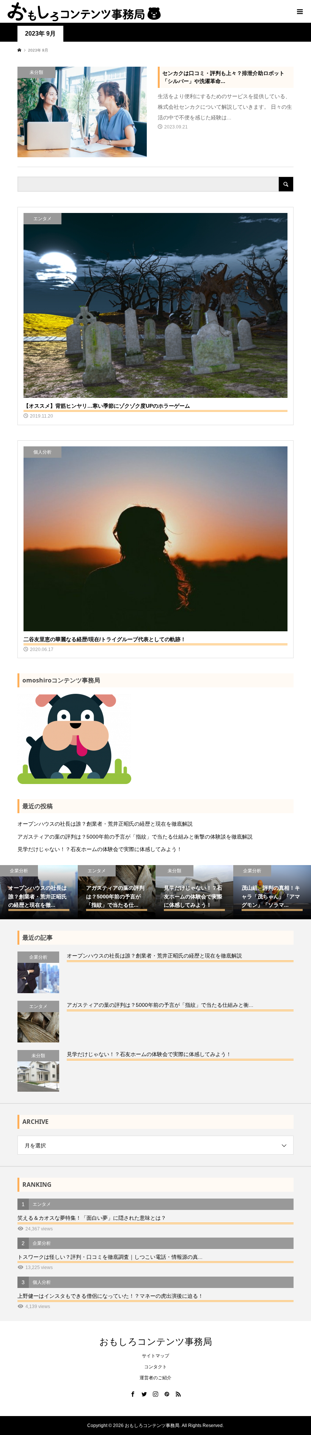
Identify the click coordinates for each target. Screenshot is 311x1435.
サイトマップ (155, 1355)
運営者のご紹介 (155, 1377)
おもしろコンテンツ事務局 (155, 1341)
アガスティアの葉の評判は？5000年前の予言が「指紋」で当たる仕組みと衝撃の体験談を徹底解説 (135, 837)
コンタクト (155, 1366)
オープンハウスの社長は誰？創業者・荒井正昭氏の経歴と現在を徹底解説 (105, 824)
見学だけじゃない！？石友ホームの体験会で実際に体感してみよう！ (99, 849)
